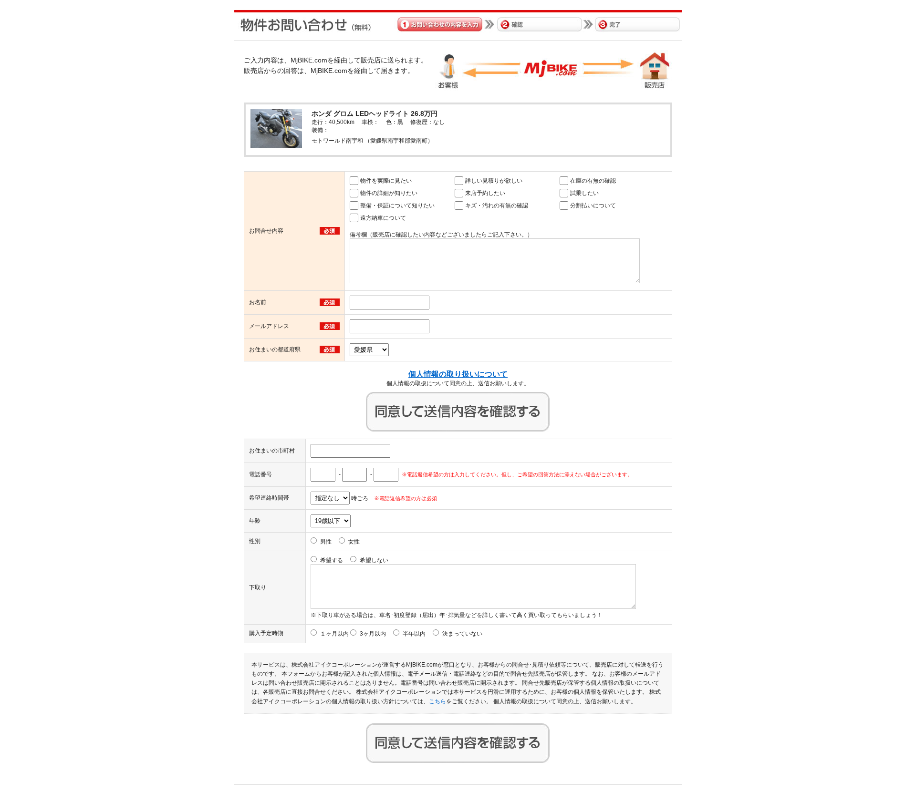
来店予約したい (485, 193)
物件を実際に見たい (386, 180)
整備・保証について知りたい (397, 205)
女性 (354, 541)
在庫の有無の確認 (593, 180)
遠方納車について (383, 218)
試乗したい (584, 193)
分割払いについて (593, 205)
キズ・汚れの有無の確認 (496, 205)
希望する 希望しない (354, 560)
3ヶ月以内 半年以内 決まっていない (421, 633)
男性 (326, 541)
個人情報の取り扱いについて (458, 374)
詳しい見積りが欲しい (493, 180)
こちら (437, 701)
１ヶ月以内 (334, 633)
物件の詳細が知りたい (388, 193)
